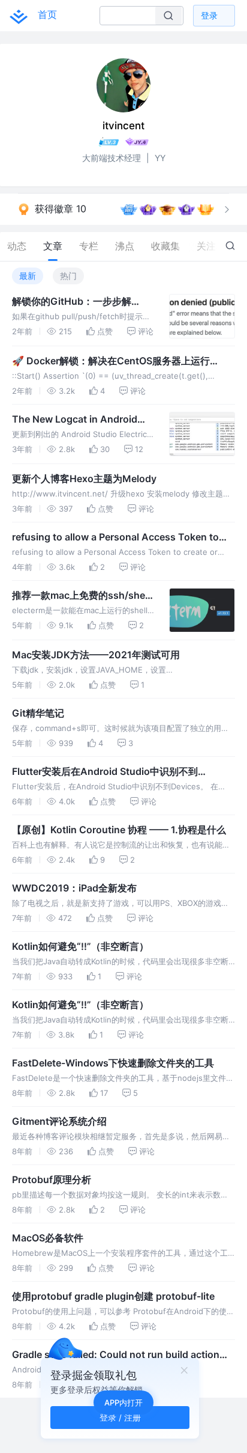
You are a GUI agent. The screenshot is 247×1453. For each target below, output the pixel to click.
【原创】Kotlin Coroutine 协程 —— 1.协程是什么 (119, 830)
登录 (209, 15)
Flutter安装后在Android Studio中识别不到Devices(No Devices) (105, 772)
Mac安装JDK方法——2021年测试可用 (96, 655)
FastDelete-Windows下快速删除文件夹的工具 (113, 1063)
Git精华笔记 (38, 713)
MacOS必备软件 (47, 1238)
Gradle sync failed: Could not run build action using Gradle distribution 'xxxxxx (115, 1355)
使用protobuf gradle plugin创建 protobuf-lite (113, 1296)
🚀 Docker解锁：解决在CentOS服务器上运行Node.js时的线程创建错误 (111, 361)
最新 (27, 276)
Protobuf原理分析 (51, 1179)
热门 (68, 276)
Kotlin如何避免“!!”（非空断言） (80, 946)
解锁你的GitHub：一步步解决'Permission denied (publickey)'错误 (71, 301)
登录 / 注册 (120, 1417)
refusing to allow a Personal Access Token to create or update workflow (115, 537)
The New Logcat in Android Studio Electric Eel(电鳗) (74, 419)
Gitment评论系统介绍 (59, 1121)
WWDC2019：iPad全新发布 (74, 888)
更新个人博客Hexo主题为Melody (84, 479)
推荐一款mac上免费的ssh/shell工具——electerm (81, 595)
